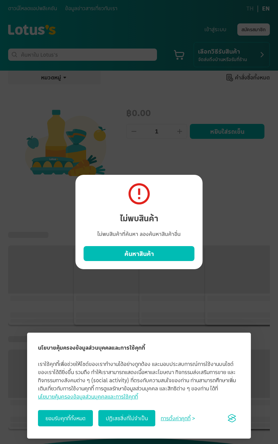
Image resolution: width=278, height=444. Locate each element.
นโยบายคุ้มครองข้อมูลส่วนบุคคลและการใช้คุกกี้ (88, 396)
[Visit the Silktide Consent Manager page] (232, 418)
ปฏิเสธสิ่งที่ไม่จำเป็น (127, 418)
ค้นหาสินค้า (139, 253)
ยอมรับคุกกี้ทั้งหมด (65, 418)
